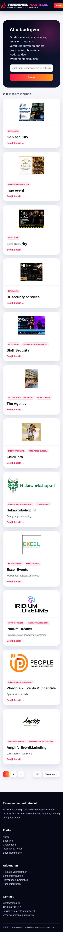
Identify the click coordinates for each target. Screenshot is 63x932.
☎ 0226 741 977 (12, 907)
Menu (58, 6)
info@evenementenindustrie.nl (19, 911)
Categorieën (9, 844)
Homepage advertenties (15, 880)
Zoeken (31, 77)
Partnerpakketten (12, 884)
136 (37, 774)
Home (6, 837)
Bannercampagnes (13, 876)
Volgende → (51, 774)
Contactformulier (11, 903)
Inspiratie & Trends (12, 848)
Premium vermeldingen (15, 872)
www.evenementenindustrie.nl (18, 915)
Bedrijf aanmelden (12, 853)
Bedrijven (8, 840)
